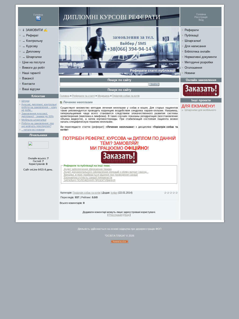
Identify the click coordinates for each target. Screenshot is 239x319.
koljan (114, 192)
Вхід (201, 19)
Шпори (25, 100)
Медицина (103, 95)
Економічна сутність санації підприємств (87, 177)
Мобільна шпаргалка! (33, 119)
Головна (38, 14)
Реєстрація (200, 17)
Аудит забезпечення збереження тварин (87, 169)
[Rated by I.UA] (38, 147)
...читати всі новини (33, 129)
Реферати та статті (83, 95)
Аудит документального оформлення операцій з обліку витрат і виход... (105, 171)
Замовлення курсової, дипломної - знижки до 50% (37, 115)
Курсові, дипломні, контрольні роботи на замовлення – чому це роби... (39, 107)
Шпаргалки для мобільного (200, 110)
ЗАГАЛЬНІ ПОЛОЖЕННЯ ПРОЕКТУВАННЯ (89, 180)
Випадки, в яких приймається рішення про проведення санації (100, 174)
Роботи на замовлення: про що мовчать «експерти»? (37, 125)
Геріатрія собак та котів (126, 95)
